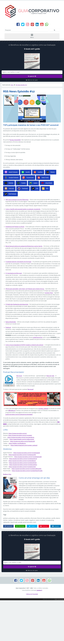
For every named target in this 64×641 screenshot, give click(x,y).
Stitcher (11, 183)
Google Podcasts (13, 177)
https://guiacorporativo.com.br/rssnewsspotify (22, 455)
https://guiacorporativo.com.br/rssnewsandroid (23, 459)
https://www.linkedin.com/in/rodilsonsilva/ (22, 439)
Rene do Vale (50, 376)
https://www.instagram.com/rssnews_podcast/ (24, 445)
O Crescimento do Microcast (13, 273)
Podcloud (8, 327)
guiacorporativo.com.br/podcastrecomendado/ (19, 414)
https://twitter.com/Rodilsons (17, 443)
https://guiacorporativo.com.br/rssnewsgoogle (28, 457)
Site (37, 188)
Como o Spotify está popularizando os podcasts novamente (22, 209)
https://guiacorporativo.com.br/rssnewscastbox (23, 465)
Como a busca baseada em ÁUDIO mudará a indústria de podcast (24, 345)
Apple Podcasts (13, 172)
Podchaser (25, 188)
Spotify (28, 172)
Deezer (52, 172)
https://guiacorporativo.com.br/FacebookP (22, 441)
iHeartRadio (48, 183)
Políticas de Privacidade (32, 594)
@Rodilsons (12, 410)
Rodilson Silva (7, 474)
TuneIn (23, 183)
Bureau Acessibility (15, 140)
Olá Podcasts (12, 194)
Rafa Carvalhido (59, 599)
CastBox (40, 172)
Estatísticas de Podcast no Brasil (14, 226)
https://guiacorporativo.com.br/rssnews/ (20, 435)
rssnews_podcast (43, 408)
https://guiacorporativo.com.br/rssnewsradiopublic (26, 468)
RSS (47, 188)
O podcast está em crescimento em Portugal (18, 262)
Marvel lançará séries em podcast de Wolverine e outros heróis (23, 246)
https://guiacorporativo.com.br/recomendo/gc (20, 437)
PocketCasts (30, 177)
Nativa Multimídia (10, 322)
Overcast (11, 188)
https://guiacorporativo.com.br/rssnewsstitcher (23, 463)
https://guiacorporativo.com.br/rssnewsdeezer (22, 461)
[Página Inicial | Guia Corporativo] (32, 11)
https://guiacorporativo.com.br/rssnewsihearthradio (27, 471)
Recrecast (19, 376)
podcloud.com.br (38, 337)
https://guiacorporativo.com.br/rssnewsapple (26, 453)
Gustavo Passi (49, 293)
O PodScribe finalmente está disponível (16, 304)
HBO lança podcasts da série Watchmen (17, 199)
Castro (35, 183)
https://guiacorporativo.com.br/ (17, 433)
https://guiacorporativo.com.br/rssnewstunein (22, 467)
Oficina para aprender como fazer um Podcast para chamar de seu (24, 289)
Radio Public (45, 177)
